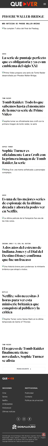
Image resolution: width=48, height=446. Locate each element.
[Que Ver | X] (18, 419)
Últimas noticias (8, 411)
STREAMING (7, 404)
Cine (4, 393)
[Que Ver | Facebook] (29, 419)
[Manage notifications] (44, 434)
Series (4, 397)
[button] (44, 4)
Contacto (28, 397)
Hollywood (6, 408)
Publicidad (29, 393)
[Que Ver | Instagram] (24, 419)
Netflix (5, 400)
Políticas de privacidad (34, 400)
